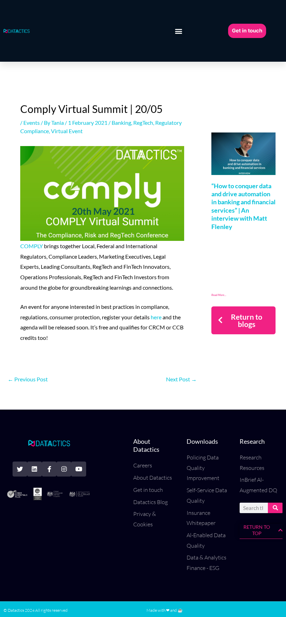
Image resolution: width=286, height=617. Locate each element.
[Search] (275, 508)
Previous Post (28, 379)
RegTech (143, 122)
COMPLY (31, 246)
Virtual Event (67, 131)
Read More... (218, 295)
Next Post (181, 379)
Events (31, 122)
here (156, 317)
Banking (121, 122)
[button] (179, 31)
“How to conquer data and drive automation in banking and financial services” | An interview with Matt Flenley (243, 206)
